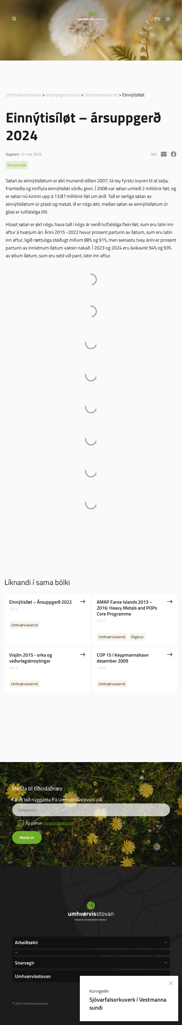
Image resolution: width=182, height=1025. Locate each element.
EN (157, 18)
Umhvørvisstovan (23, 94)
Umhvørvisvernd (101, 94)
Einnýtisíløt (17, 165)
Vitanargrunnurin (63, 94)
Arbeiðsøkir (26, 942)
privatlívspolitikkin (59, 823)
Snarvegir (24, 962)
